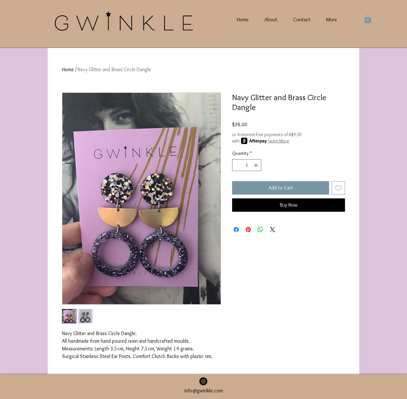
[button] (367, 18)
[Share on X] (272, 229)
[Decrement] (237, 165)
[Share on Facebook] (236, 229)
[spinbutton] (246, 165)
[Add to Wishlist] (338, 188)
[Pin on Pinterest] (248, 229)
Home (68, 69)
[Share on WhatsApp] (260, 229)
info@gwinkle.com (203, 391)
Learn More (278, 141)
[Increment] (256, 165)
